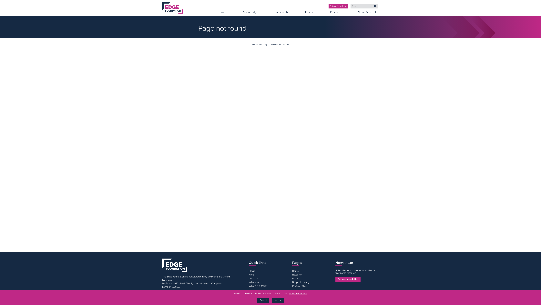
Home (222, 12)
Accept (263, 300)
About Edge (250, 12)
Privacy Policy (299, 286)
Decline (277, 300)
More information (298, 293)
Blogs (252, 271)
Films (251, 274)
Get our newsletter (348, 279)
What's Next (255, 282)
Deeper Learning (300, 282)
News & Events (368, 12)
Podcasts (254, 278)
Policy (309, 12)
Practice (335, 12)
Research (281, 12)
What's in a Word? (258, 286)
